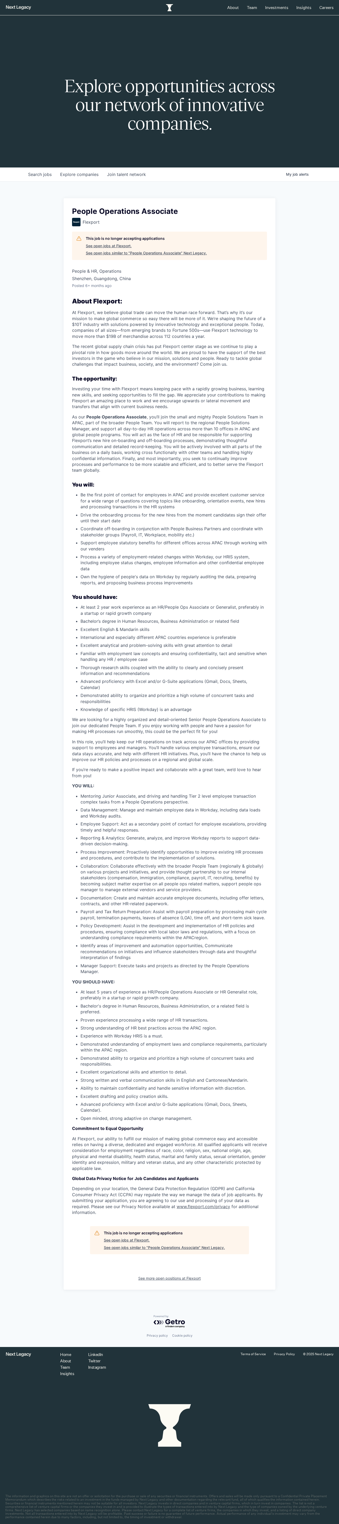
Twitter (94, 1360)
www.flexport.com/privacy (203, 1206)
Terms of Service (253, 1354)
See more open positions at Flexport (169, 1278)
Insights (303, 7)
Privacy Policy (284, 1354)
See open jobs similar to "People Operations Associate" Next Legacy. (146, 253)
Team (252, 7)
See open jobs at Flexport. (109, 246)
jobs (40, 174)
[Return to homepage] (18, 7)
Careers (326, 7)
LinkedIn (95, 1354)
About (233, 7)
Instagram (97, 1367)
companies (79, 174)
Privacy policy (157, 1335)
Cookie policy (182, 1335)
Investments (276, 7)
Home (65, 1354)
